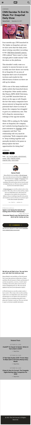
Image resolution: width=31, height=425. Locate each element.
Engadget (19, 128)
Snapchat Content (15, 158)
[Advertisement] (15, 252)
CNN (7, 156)
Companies (5, 9)
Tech (12, 153)
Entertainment (22, 156)
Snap (8, 158)
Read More (16, 351)
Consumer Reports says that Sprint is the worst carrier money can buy (16, 216)
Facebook (23, 178)
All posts (12, 202)
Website (19, 202)
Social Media (15, 160)
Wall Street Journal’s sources (16, 53)
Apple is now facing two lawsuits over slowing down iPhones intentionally (14, 210)
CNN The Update (13, 156)
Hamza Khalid (6, 21)
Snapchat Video (6, 160)
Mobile (6, 153)
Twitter (24, 177)
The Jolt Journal (23, 175)
